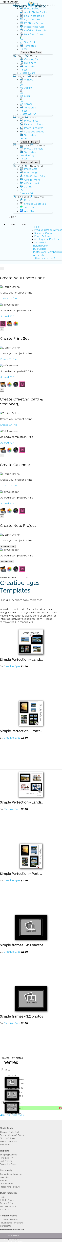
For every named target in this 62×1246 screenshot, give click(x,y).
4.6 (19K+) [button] (23, 197)
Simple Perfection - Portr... (21, 731)
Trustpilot (29, 207)
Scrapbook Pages (34, 131)
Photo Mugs (31, 172)
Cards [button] (21, 56)
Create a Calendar (29, 162)
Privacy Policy (6, 1203)
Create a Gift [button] (27, 193)
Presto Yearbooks (15, 1242)
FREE (12, 1075)
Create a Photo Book (31, 52)
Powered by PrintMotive (12, 1229)
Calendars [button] (23, 145)
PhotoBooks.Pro (15, 1244)
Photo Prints (31, 121)
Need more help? (45, 258)
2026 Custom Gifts (34, 176)
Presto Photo (30, 6)
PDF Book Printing (34, 23)
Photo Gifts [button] (36, 165)
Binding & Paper (8, 1138)
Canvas (28, 104)
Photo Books (31, 8)
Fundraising (27, 155)
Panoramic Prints (33, 124)
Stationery (30, 63)
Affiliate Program (8, 1200)
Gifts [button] (20, 165)
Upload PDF (7, 316)
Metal (27, 96)
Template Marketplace (10, 1174)
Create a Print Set (29, 142)
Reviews (29, 200)
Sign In (13, 217)
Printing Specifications (46, 239)
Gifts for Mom (32, 180)
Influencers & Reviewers (11, 1223)
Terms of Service (8, 1206)
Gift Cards (30, 187)
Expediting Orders (8, 1164)
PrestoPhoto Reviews (10, 1187)
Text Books (30, 42)
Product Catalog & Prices (48, 230)
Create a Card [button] (27, 73)
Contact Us (5, 1226)
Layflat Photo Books (35, 30)
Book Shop (5, 1177)
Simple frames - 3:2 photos (21, 1016)
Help (37, 227)
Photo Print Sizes (33, 128)
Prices (24, 49)
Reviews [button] (39, 197)
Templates (30, 46)
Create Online (8, 298)
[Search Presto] (9, 262)
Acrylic (28, 88)
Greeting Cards (32, 59)
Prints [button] (21, 117)
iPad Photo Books (34, 16)
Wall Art (28, 79)
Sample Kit (40, 242)
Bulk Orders (39, 249)
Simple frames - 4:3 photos (21, 945)
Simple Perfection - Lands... (21, 659)
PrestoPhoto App (34, 27)
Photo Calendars (33, 149)
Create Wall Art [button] (28, 114)
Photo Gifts (30, 169)
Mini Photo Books (34, 34)
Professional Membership (47, 252)
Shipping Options (44, 233)
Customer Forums (9, 1220)
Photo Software (43, 236)
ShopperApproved (35, 204)
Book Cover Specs (8, 1141)
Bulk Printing (6, 1161)
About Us (38, 255)
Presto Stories (6, 1184)
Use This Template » (12, 1115)
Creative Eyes (12, 666)
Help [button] (12, 224)
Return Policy (40, 246)
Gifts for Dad (31, 183)
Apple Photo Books (35, 12)
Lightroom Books (34, 19)
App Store (30, 211)
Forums (3, 1180)
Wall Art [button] (22, 76)
